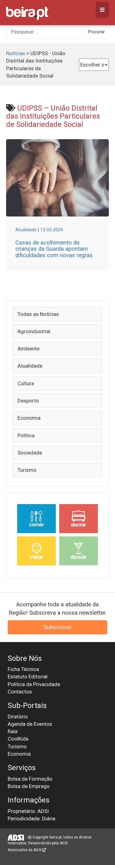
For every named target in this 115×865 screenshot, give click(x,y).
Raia (12, 731)
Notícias (15, 53)
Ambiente (28, 349)
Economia (28, 418)
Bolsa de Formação (30, 779)
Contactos (20, 692)
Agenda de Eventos (30, 724)
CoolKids (18, 739)
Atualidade (29, 366)
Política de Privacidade (34, 684)
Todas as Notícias (38, 314)
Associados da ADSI (25, 850)
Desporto (28, 401)
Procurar (96, 31)
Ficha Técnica (23, 669)
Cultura (25, 383)
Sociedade (29, 453)
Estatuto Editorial (28, 676)
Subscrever (58, 627)
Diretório (18, 716)
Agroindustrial (33, 331)
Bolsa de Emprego (29, 786)
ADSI (64, 843)
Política (26, 435)
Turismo (26, 470)
